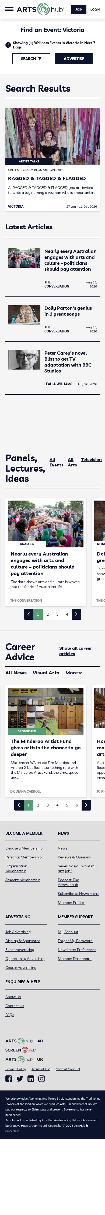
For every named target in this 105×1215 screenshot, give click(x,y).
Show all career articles (75, 650)
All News (16, 672)
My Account (68, 931)
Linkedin (30, 1078)
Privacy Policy (15, 1069)
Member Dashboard (75, 958)
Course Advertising (20, 967)
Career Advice (20, 652)
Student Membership (22, 879)
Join (78, 9)
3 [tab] (57, 614)
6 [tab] (77, 805)
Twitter (19, 1079)
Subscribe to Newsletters (78, 893)
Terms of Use (41, 1069)
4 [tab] (67, 614)
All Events (57, 462)
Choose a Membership (24, 848)
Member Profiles (71, 902)
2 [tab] (48, 614)
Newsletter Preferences (77, 949)
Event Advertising (19, 949)
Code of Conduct (68, 1069)
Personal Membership (23, 857)
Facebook (8, 1078)
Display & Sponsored (22, 940)
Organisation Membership (16, 868)
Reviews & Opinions (74, 857)
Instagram (41, 1078)
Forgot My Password (75, 940)
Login (95, 9)
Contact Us (14, 1005)
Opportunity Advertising (25, 958)
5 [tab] (67, 805)
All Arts (72, 462)
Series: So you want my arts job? (77, 868)
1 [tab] (38, 614)
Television (91, 459)
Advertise (74, 58)
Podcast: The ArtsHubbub (68, 882)
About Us (13, 996)
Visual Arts (46, 672)
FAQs (9, 1014)
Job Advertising (18, 931)
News (62, 848)
